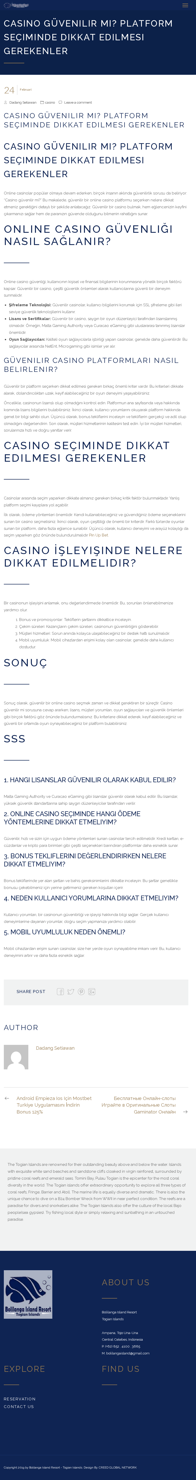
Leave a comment (78, 102)
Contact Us (19, 1406)
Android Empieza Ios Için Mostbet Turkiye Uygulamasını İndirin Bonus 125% (54, 1105)
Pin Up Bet (98, 535)
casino (50, 102)
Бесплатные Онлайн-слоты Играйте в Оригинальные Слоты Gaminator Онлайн (139, 1105)
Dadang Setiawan (22, 102)
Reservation (20, 1399)
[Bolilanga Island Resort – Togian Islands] (16, 5)
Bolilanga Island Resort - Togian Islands (55, 1467)
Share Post (31, 991)
